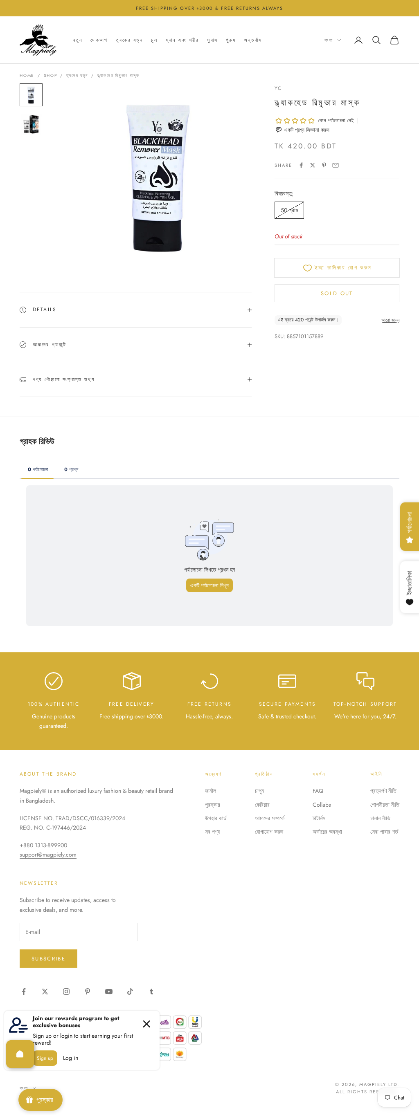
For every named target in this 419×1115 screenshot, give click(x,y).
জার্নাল (210, 791)
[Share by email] (335, 165)
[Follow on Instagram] (66, 991)
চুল (154, 40)
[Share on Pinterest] (324, 165)
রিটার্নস (319, 818)
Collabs (322, 805)
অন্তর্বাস (253, 40)
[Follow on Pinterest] (87, 991)
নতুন (77, 40)
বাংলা (328, 40)
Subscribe (48, 958)
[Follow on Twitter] (45, 991)
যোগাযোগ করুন (269, 832)
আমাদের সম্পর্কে (269, 818)
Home (27, 75)
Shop (50, 75)
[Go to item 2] (31, 124)
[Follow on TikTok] (130, 991)
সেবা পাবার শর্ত (384, 832)
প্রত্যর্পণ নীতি (383, 791)
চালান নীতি (380, 818)
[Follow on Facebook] (24, 991)
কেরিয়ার (262, 805)
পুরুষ (231, 40)
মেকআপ (99, 40)
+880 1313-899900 (43, 845)
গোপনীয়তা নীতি (384, 805)
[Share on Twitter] (312, 165)
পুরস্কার (212, 805)
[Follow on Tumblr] (151, 991)
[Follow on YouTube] (109, 991)
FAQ (318, 791)
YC (278, 88)
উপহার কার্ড (216, 818)
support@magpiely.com (48, 854)
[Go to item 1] (31, 94)
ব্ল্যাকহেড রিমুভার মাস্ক (118, 75)
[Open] (20, 1054)
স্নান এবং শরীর (182, 40)
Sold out (337, 293)
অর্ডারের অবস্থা (327, 832)
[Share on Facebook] (301, 165)
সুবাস (212, 40)
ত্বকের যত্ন (129, 40)
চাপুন (259, 791)
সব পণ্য (212, 832)
